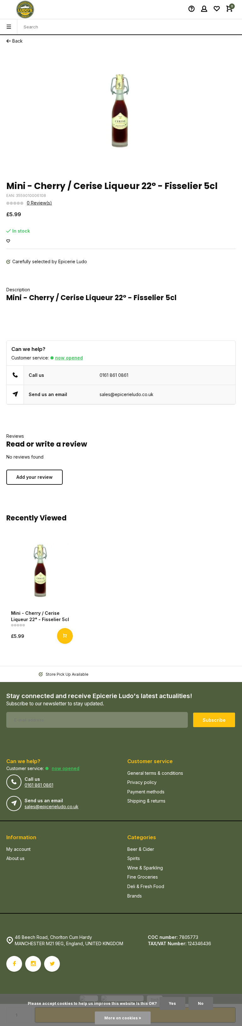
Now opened (69, 357)
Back (17, 41)
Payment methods (145, 791)
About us (15, 858)
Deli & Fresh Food (145, 886)
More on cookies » (122, 1018)
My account (18, 849)
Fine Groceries (142, 877)
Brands (134, 895)
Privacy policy (142, 782)
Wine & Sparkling (145, 867)
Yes (172, 1003)
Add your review (34, 477)
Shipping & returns (146, 801)
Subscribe (214, 720)
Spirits (133, 858)
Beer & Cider (140, 849)
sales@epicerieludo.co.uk (126, 394)
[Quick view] (65, 636)
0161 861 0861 (114, 375)
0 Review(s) (39, 202)
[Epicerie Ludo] (25, 9)
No (201, 1003)
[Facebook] (14, 964)
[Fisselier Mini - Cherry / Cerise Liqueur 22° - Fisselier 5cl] (41, 570)
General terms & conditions (155, 773)
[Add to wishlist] (8, 241)
